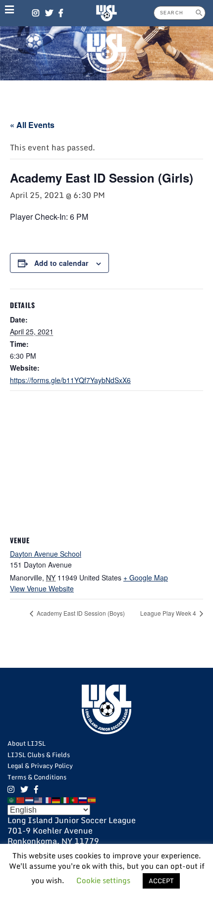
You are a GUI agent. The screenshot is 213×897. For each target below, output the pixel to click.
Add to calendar (61, 263)
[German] (56, 799)
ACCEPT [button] (161, 880)
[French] (47, 799)
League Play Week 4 (169, 613)
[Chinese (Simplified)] (20, 799)
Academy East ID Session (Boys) (80, 613)
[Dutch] (29, 799)
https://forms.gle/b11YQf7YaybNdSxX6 (70, 380)
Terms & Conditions (36, 777)
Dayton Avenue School (45, 554)
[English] (38, 799)
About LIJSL (26, 743)
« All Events (32, 124)
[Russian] (83, 799)
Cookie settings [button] (103, 880)
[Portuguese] (74, 799)
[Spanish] (92, 799)
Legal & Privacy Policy (40, 765)
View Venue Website (42, 588)
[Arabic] (11, 799)
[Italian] (65, 799)
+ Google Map (145, 577)
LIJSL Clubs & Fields (38, 755)
